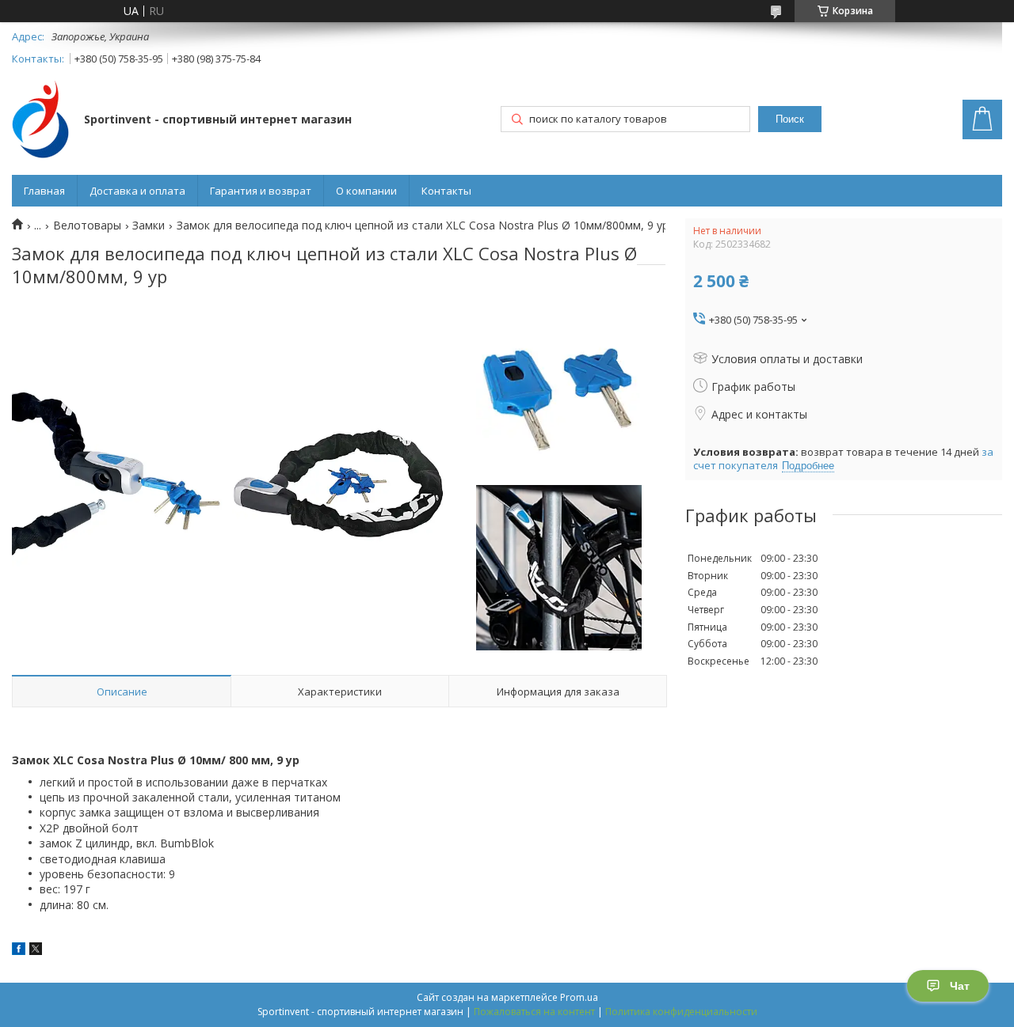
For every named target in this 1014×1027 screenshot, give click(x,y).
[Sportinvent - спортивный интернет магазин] (40, 120)
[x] (35, 950)
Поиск (790, 119)
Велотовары (87, 225)
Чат (960, 986)
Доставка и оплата (137, 191)
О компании (366, 191)
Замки (148, 225)
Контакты (446, 191)
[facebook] (18, 950)
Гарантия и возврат (260, 191)
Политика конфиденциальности (681, 1011)
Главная (44, 191)
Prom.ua (579, 997)
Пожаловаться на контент (534, 1011)
